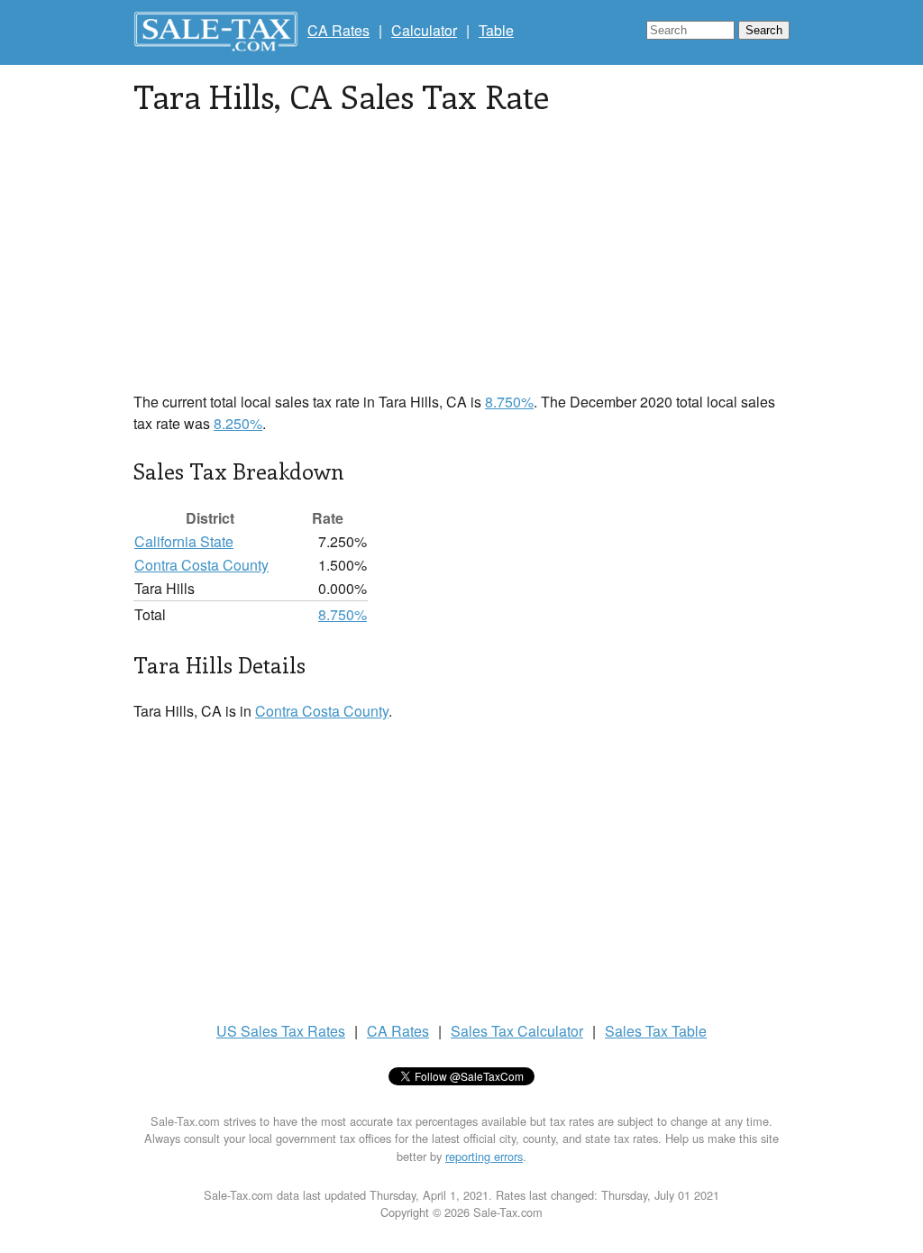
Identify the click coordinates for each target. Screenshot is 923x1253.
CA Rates (338, 30)
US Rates (280, 1030)
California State (183, 541)
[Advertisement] (461, 265)
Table (496, 30)
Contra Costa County (201, 564)
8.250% (238, 423)
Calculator (424, 30)
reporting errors (484, 1156)
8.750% (509, 401)
